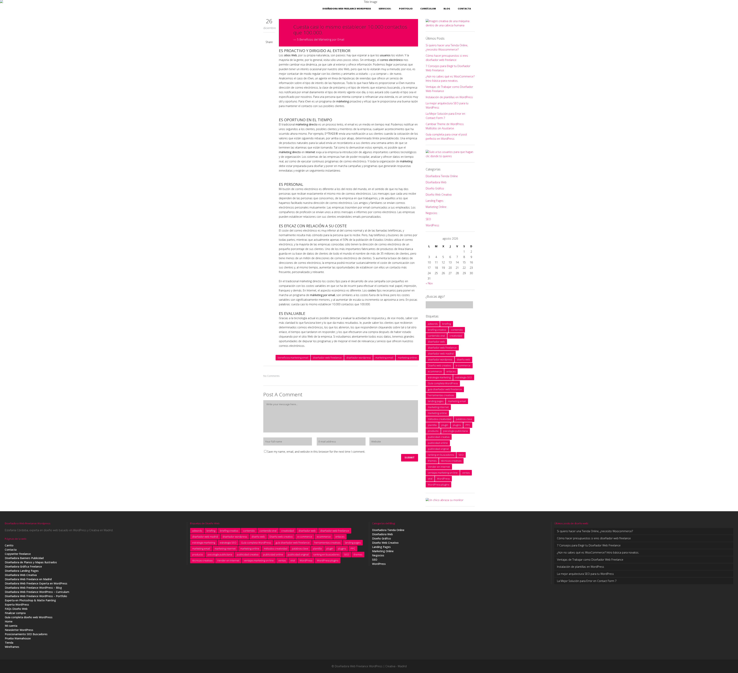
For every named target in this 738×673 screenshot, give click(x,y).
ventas (466, 472)
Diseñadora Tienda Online (442, 176)
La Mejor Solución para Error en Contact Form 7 (587, 581)
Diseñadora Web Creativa (21, 575)
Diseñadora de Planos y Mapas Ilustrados (31, 562)
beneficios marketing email (293, 357)
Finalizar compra (15, 613)
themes (432, 460)
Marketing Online (436, 207)
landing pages (435, 401)
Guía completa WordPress (443, 383)
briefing (446, 323)
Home (8, 621)
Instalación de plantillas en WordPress (449, 97)
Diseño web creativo (439, 365)
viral (430, 478)
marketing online (407, 357)
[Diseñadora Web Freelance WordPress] (444, 500)
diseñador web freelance (327, 357)
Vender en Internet (439, 466)
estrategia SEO (463, 377)
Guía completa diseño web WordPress (28, 617)
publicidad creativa (439, 437)
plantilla (432, 425)
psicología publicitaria (455, 431)
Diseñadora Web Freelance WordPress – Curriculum (37, 592)
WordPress (432, 225)
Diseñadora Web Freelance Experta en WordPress (36, 583)
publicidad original (438, 449)
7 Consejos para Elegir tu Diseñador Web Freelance (589, 545)
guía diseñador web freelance (445, 389)
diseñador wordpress (358, 357)
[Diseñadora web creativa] (450, 25)
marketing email (384, 357)
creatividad (456, 335)
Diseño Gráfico (435, 188)
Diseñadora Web (436, 182)
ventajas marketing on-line (443, 472)
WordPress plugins (438, 484)
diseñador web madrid (441, 353)
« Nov (429, 283)
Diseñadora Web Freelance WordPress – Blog (33, 587)
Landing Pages (434, 200)
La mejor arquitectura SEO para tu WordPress (585, 574)
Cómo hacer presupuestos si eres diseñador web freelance (594, 538)
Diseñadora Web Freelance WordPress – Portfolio (36, 596)
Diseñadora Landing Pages (22, 571)
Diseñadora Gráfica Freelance (23, 566)
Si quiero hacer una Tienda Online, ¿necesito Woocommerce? (595, 531)
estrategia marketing (439, 377)
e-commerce (463, 365)
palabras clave (464, 419)
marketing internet (438, 407)
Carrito (9, 545)
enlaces (450, 371)
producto (433, 431)
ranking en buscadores (441, 454)
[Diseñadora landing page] (450, 156)
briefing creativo (437, 329)
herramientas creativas (441, 395)
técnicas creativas (451, 460)
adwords (433, 323)
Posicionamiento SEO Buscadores (26, 634)
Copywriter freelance (18, 554)
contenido (457, 329)
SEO (428, 219)
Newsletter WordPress (19, 630)
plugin (444, 425)
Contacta (11, 549)
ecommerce (435, 371)
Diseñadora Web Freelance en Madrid (28, 579)
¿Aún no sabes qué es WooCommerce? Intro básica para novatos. (598, 552)
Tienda (9, 642)
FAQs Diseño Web (16, 609)
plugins (457, 425)
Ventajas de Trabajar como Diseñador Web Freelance (590, 559)
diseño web (463, 359)
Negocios (431, 213)
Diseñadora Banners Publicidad (24, 558)
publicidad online (438, 443)
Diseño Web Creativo (439, 194)
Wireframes (12, 647)
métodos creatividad (439, 419)
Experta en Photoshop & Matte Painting (30, 600)
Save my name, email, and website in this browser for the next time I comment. (316, 451)
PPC (467, 425)
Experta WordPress (17, 604)
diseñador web (436, 341)
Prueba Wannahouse (18, 638)
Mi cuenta (11, 625)
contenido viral (436, 335)
